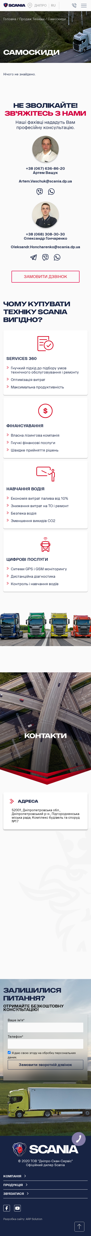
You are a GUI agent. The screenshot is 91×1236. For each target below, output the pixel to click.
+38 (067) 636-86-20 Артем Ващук (45, 170)
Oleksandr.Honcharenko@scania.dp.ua (45, 247)
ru (53, 5)
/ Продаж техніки (31, 19)
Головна (9, 19)
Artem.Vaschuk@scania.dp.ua (45, 181)
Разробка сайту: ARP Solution (22, 1219)
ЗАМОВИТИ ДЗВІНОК (45, 276)
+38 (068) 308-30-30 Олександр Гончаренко (45, 236)
